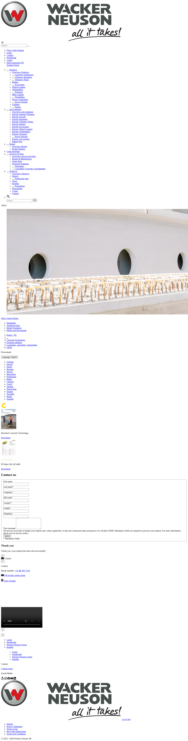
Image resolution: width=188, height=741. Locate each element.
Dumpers (19, 92)
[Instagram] (5, 679)
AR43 (9, 347)
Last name (8, 487)
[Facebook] (8, 679)
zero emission (15, 109)
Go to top (126, 719)
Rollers (15, 82)
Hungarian (11, 374)
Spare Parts (17, 161)
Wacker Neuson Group (17, 645)
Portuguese (11, 377)
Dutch (16, 65)
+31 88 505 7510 (22, 571)
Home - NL (12, 335)
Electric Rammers (20, 119)
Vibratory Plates (22, 80)
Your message (9, 528)
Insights (15, 183)
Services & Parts (16, 154)
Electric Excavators (20, 127)
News (14, 181)
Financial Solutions (20, 164)
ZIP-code (8, 497)
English (10, 65)
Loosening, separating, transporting (22, 345)
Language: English (9, 357)
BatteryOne (17, 141)
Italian (9, 379)
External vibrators (14, 342)
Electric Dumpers (19, 134)
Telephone (7, 514)
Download (5, 438)
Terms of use (12, 729)
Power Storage (21, 102)
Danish (10, 391)
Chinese (10, 382)
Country (7, 503)
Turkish (10, 386)
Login (9, 53)
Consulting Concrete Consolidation (30, 169)
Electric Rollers (18, 124)
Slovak (10, 372)
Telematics (19, 166)
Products (13, 70)
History (15, 176)
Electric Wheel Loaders (22, 129)
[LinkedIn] (14, 679)
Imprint (10, 724)
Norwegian (11, 389)
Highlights (11, 323)
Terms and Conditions (16, 734)
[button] (15, 63)
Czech (9, 384)
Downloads (17, 188)
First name (7, 481)
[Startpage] (61, 40)
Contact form (7, 669)
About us (13, 171)
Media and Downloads (16, 330)
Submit (7, 536)
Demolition (20, 97)
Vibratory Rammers (23, 77)
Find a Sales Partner (15, 50)
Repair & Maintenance (22, 159)
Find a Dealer (10, 581)
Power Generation (20, 99)
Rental (12, 144)
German (10, 362)
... (7, 337)
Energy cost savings (20, 139)
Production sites (22, 178)
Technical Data (13, 325)
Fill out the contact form (14, 575)
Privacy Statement (14, 726)
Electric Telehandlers (21, 132)
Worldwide (11, 58)
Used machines (13, 151)
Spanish (10, 399)
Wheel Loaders (18, 87)
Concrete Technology (24, 75)
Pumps (18, 107)
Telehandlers (17, 89)
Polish (9, 396)
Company (8, 492)
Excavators (19, 85)
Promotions (20, 186)
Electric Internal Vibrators (23, 114)
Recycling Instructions (16, 731)
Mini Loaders (18, 94)
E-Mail (6, 508)
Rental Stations (18, 149)
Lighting (16, 104)
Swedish (10, 394)
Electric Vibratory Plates (22, 122)
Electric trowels (19, 117)
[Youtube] (11, 679)
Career (9, 60)
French (10, 364)
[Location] (2, 679)
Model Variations (14, 328)
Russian (10, 369)
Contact (10, 55)
